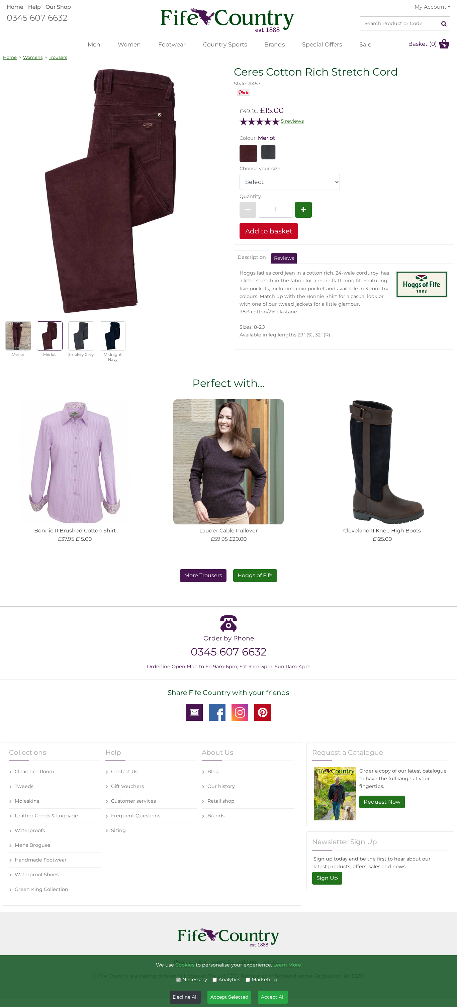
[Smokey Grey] (268, 152)
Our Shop (58, 7)
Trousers (58, 57)
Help (34, 7)
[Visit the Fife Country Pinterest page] (263, 712)
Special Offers (322, 44)
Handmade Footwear (41, 860)
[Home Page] (227, 19)
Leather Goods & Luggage (46, 816)
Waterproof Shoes (37, 875)
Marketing (264, 980)
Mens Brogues (32, 845)
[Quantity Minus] (248, 210)
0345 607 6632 (37, 17)
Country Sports (225, 44)
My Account (430, 7)
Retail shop (221, 801)
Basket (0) (422, 43)
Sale (365, 44)
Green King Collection (41, 889)
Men (94, 44)
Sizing (118, 830)
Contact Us (124, 772)
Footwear (172, 44)
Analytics (229, 980)
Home (15, 7)
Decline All (185, 997)
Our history (221, 786)
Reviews (284, 258)
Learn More (287, 965)
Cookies (184, 965)
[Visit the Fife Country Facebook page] (217, 712)
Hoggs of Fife (255, 575)
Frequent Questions (135, 816)
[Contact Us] (194, 712)
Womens (32, 57)
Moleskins (27, 801)
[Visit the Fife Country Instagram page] (240, 712)
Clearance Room (34, 772)
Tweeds (24, 786)
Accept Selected (229, 997)
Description (252, 257)
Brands (274, 44)
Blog (213, 772)
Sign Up (327, 878)
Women (129, 44)
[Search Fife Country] (444, 23)
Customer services (133, 801)
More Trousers (203, 575)
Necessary (194, 980)
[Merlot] (248, 153)
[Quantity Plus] (303, 210)
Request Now (382, 802)
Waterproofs (30, 830)
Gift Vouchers (127, 786)
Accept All (273, 997)
